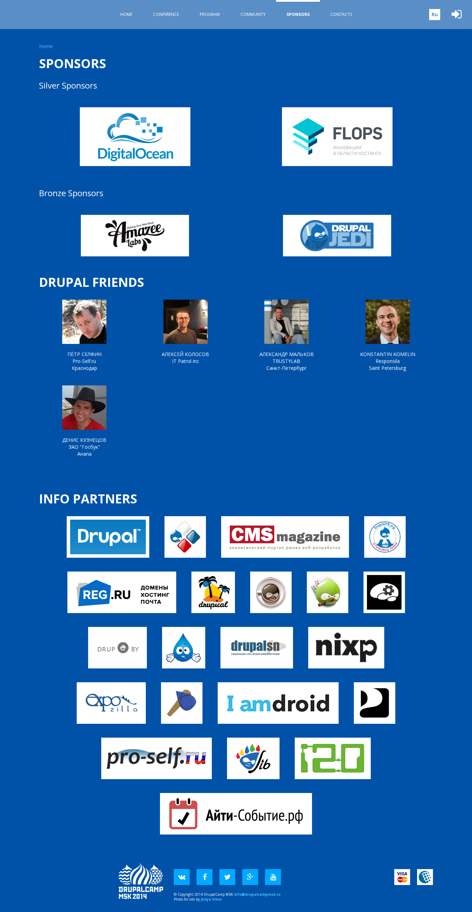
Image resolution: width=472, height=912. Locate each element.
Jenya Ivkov (211, 899)
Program (210, 14)
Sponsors (298, 14)
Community (253, 14)
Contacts (341, 14)
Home (126, 14)
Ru (435, 14)
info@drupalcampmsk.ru (257, 894)
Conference (166, 14)
